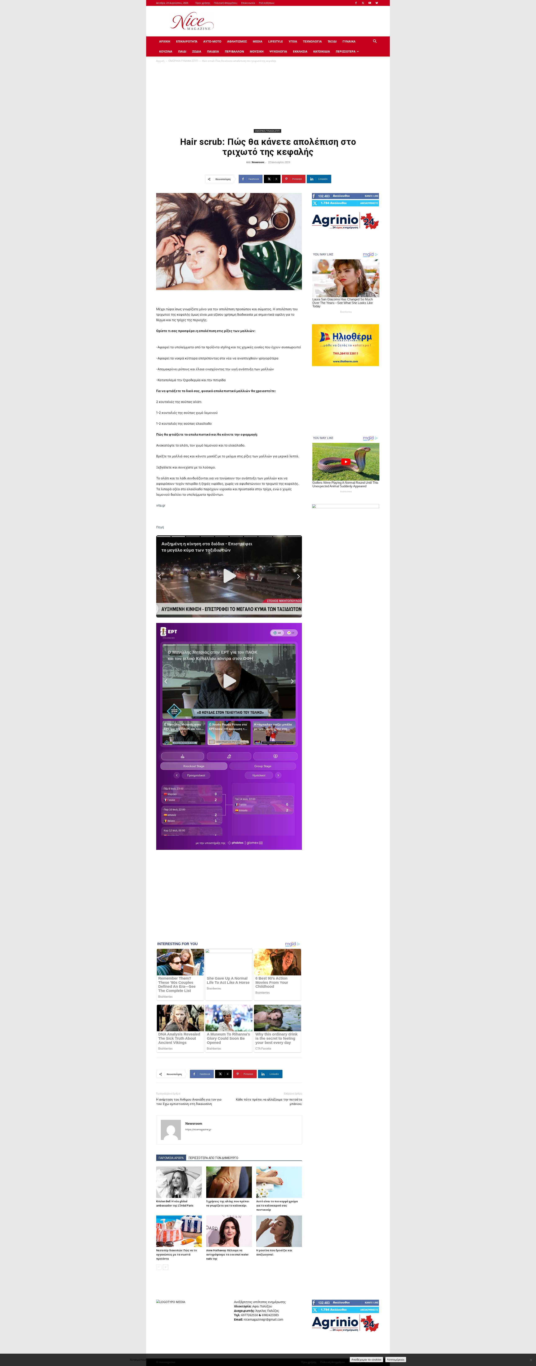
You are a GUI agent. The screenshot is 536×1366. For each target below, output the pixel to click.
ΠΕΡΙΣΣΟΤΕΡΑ (346, 51)
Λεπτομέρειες (396, 1359)
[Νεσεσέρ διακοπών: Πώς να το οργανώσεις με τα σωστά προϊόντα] (179, 1231)
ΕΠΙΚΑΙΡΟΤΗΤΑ (186, 41)
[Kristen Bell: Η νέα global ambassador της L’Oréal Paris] (179, 1182)
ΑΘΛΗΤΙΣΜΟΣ (237, 41)
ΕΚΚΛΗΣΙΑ (300, 51)
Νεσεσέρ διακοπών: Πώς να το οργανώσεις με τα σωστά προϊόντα (176, 1254)
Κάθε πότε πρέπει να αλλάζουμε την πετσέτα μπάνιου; (269, 1102)
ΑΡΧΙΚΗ (164, 41)
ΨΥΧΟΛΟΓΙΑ (278, 51)
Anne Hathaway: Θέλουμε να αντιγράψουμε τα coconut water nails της (227, 1254)
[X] (363, 3)
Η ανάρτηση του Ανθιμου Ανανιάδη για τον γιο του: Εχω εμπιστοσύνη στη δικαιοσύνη (189, 1102)
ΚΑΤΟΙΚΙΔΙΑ (321, 51)
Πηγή (160, 527)
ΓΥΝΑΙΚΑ (349, 41)
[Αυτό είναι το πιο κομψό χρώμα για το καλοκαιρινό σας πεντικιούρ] (279, 1182)
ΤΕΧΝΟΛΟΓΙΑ (312, 41)
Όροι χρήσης (203, 2)
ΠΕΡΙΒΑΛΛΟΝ (234, 51)
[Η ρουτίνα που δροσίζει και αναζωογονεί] (279, 1231)
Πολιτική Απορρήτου (225, 2)
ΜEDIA (257, 41)
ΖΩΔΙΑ (196, 51)
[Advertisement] (303, 21)
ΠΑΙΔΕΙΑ (213, 51)
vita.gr (160, 505)
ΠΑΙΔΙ (182, 51)
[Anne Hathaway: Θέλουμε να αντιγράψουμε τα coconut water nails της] (229, 1231)
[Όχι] (531, 1360)
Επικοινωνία (248, 2)
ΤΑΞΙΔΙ (332, 41)
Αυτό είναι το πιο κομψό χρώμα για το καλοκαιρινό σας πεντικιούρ (277, 1205)
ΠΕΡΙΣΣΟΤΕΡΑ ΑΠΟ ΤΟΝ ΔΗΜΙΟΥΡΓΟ (213, 1158)
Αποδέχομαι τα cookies (366, 1359)
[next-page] (165, 1267)
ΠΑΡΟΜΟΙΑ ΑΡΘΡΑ (171, 1158)
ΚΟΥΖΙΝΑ (165, 51)
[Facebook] (356, 3)
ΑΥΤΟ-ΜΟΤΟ (212, 41)
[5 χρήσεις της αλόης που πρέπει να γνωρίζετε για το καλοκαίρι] (229, 1182)
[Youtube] (370, 3)
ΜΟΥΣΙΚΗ (257, 51)
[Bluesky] (377, 3)
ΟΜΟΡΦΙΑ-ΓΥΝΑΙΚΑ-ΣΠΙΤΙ (183, 61)
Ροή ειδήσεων (266, 2)
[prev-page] (158, 1267)
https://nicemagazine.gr (198, 1129)
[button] (375, 42)
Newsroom (258, 162)
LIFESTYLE (275, 41)
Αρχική (160, 61)
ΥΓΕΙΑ (293, 41)
